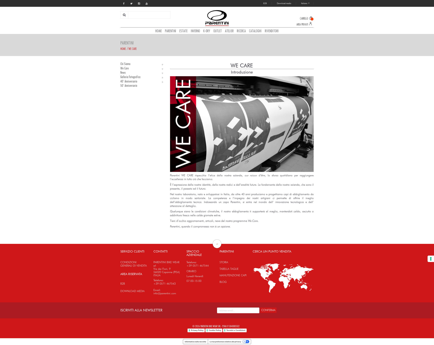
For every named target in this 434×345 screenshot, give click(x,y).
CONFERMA (268, 310)
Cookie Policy (215, 330)
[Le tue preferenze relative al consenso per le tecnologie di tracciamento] (431, 259)
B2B (122, 283)
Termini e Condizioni (235, 330)
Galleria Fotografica (130, 77)
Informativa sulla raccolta (195, 342)
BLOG (223, 282)
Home (123, 49)
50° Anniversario (128, 86)
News (123, 72)
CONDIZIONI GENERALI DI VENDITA (133, 264)
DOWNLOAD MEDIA (132, 291)
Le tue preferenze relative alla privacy (225, 342)
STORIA (224, 262)
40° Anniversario (128, 81)
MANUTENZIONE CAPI (233, 275)
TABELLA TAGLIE (229, 269)
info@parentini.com (164, 293)
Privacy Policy (197, 330)
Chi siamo (125, 64)
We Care (133, 49)
